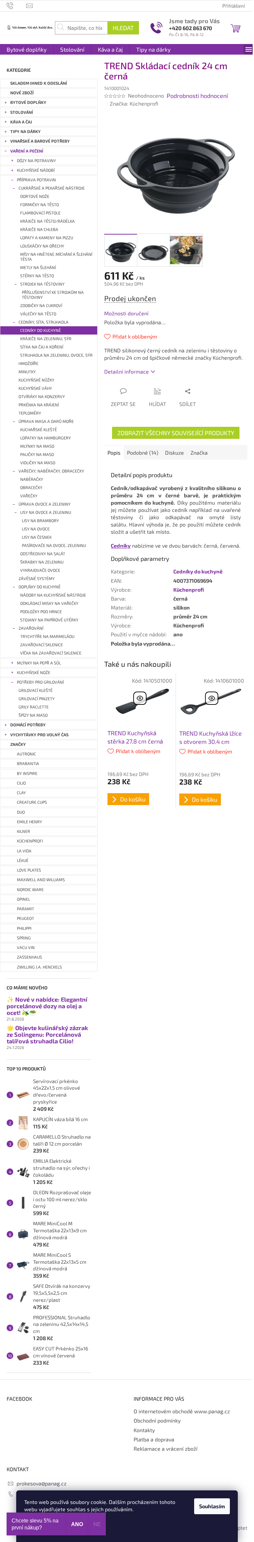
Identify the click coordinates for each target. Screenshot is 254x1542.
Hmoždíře (28, 363)
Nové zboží (22, 92)
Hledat (123, 27)
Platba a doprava (154, 1439)
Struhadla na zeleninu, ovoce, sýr (56, 355)
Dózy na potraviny (36, 160)
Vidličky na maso (37, 462)
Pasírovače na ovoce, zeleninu (54, 545)
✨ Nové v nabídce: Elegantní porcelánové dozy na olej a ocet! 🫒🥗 (47, 1006)
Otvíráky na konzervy (42, 396)
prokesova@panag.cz (41, 1483)
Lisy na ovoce (36, 528)
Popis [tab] (113, 452)
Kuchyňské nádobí (36, 170)
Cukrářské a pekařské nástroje (52, 188)
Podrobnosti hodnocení (197, 95)
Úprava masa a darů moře (46, 421)
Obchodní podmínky (157, 1420)
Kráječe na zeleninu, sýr (45, 338)
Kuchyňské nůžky (36, 380)
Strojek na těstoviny (42, 284)
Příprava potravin (36, 179)
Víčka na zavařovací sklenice (50, 653)
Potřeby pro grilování (40, 682)
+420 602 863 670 (190, 28)
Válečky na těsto (38, 313)
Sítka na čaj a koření (41, 346)
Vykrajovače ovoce (40, 570)
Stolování (21, 112)
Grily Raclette (34, 706)
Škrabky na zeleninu (42, 562)
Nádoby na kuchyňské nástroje (53, 595)
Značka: (134, 103)
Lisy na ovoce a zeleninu (45, 512)
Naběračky (31, 479)
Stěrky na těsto (37, 275)
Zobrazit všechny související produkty (175, 432)
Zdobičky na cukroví (41, 305)
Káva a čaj (21, 121)
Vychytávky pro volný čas (39, 734)
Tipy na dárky (25, 131)
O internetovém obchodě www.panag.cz (182, 1411)
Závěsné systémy (37, 578)
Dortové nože (34, 196)
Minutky (27, 371)
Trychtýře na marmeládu (47, 636)
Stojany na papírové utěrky (49, 619)
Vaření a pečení (26, 151)
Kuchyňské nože (33, 672)
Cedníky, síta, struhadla (43, 322)
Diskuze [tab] (174, 452)
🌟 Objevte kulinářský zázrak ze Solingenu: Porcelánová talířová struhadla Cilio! (47, 1034)
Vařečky (28, 495)
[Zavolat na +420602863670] (16, 5)
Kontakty (144, 1430)
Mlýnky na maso (37, 446)
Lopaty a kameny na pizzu (46, 237)
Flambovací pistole (40, 212)
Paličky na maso (37, 454)
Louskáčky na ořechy (42, 246)
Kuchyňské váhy (35, 388)
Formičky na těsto (39, 204)
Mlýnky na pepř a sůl (39, 662)
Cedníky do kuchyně (40, 330)
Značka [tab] (199, 452)
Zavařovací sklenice (41, 644)
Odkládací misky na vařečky (49, 603)
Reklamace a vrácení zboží (165, 1448)
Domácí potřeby (28, 724)
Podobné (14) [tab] (142, 452)
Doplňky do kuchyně (40, 586)
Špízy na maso (33, 715)
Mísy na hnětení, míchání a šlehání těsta (56, 257)
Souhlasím (212, 1506)
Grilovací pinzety (37, 698)
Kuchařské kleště (38, 429)
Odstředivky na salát (42, 553)
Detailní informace (126, 371)
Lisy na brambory (40, 520)
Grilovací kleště (36, 690)
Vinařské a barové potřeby (40, 141)
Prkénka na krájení (39, 404)
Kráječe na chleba (39, 229)
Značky (18, 744)
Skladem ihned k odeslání (38, 83)
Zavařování (31, 628)
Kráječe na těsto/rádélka (47, 221)
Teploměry (30, 413)
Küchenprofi (188, 589)
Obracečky (31, 487)
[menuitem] (26, 49)
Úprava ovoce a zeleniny (44, 504)
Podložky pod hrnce (41, 611)
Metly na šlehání (38, 267)
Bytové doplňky (28, 102)
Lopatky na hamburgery (45, 437)
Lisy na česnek (37, 537)
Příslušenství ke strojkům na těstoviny (53, 295)
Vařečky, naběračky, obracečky (51, 471)
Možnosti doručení (126, 313)
